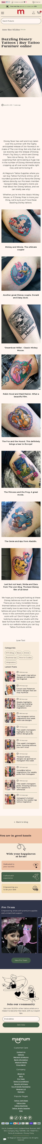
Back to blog (22, 822)
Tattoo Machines (21, 1106)
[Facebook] (21, 1118)
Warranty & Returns (21, 1057)
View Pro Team (21, 960)
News (19, 653)
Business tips (11, 658)
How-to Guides (25, 658)
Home (4, 29)
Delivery (21, 1055)
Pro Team (21, 1079)
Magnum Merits (21, 1062)
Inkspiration (11, 662)
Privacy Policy (29, 1133)
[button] (2, 13)
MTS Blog (16, 29)
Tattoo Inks (21, 1103)
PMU (21, 1111)
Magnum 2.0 (21, 1089)
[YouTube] (25, 1118)
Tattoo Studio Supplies (21, 1108)
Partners (21, 1092)
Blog (9, 29)
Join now (21, 1025)
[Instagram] (11, 1118)
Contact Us (21, 1052)
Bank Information (21, 1060)
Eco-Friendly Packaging (21, 1087)
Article (26, 653)
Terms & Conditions (21, 1082)
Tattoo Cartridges (21, 1101)
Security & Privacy (21, 1084)
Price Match (21, 1065)
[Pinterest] (30, 1118)
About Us (21, 1074)
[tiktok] (16, 1118)
